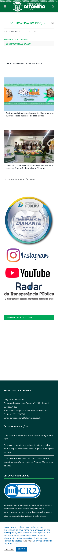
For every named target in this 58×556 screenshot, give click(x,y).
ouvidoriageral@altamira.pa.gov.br (25, 418)
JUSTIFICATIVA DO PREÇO (16, 39)
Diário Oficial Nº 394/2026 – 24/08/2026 (24, 63)
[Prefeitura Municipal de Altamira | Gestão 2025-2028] (29, 6)
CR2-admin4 (12, 31)
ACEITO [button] (21, 549)
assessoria (24, 508)
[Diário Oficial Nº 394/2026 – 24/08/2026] (29, 58)
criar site (22, 505)
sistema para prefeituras (40, 505)
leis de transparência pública (17, 516)
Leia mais (28, 540)
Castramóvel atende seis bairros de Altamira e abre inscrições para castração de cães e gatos (30, 114)
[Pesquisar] (53, 6)
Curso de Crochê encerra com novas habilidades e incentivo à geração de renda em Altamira (29, 166)
